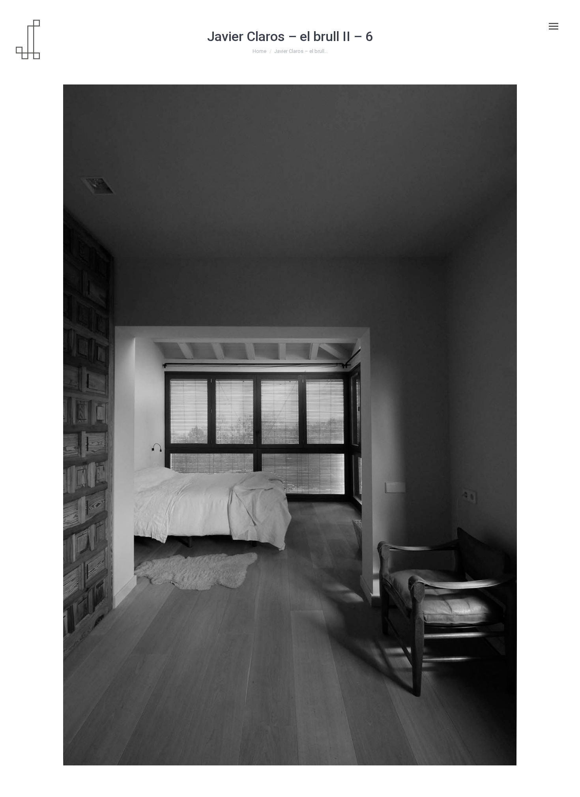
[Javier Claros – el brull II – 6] (290, 424)
